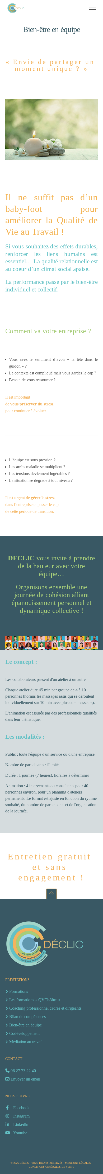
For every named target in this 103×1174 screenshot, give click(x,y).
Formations (18, 991)
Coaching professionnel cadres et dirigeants (45, 1008)
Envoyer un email (25, 1079)
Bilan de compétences (27, 1016)
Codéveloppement (24, 1033)
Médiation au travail (26, 1042)
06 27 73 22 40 (23, 1070)
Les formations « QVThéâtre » (34, 1000)
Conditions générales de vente (51, 1166)
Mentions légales (78, 1162)
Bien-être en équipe (25, 1025)
